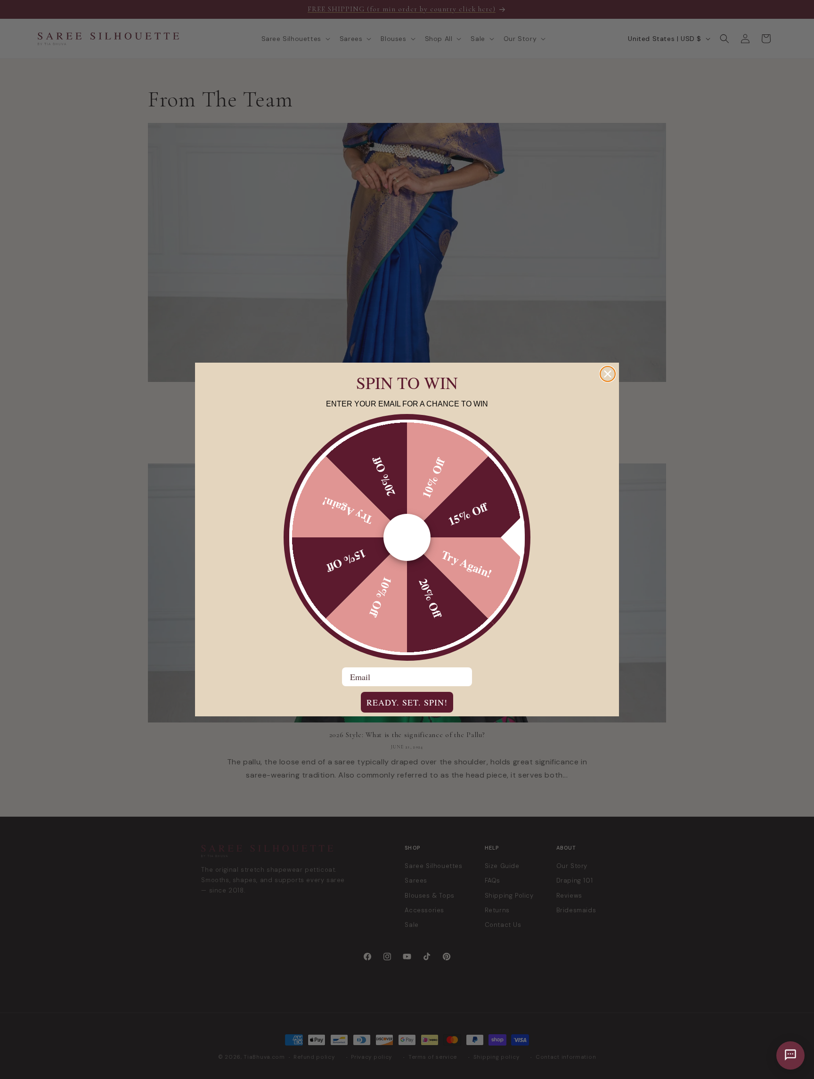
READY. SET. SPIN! (407, 702)
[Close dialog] (607, 373)
